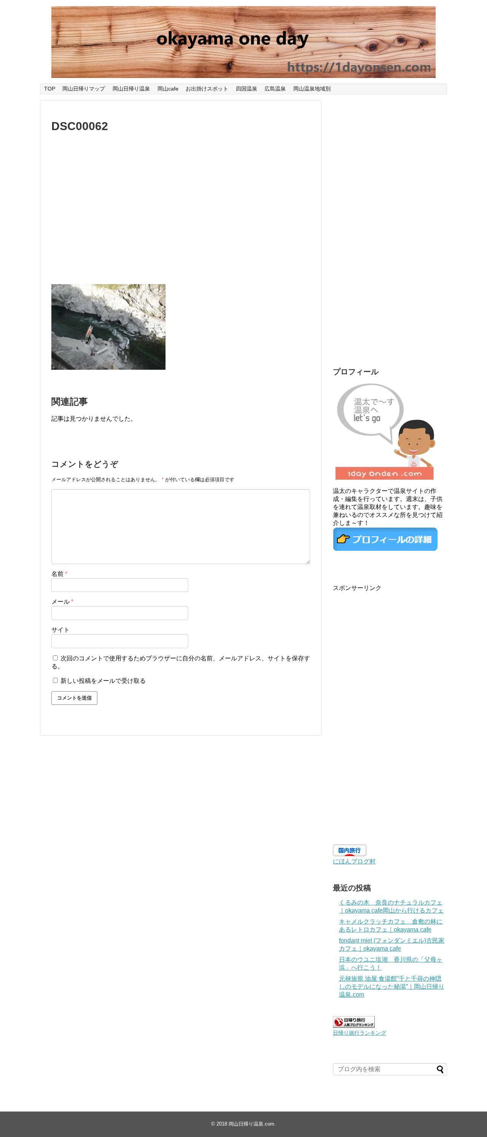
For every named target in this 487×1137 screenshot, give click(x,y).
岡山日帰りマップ (83, 89)
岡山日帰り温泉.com (251, 1124)
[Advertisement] (180, 214)
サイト (60, 630)
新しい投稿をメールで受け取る (103, 680)
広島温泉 (275, 89)
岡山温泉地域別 (312, 89)
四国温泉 (246, 89)
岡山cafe (168, 89)
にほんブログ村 (354, 861)
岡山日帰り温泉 (131, 89)
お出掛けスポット (207, 89)
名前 (59, 574)
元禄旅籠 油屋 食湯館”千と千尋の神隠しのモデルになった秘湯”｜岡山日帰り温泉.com (391, 986)
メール (62, 601)
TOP (49, 89)
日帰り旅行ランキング (359, 1033)
